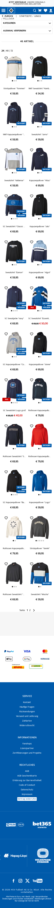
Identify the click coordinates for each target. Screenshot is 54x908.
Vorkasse (45, 659)
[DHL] (18, 666)
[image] (14, 75)
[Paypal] (9, 651)
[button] (12, 80)
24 (3, 51)
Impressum (27, 794)
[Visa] (27, 651)
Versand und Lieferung (27, 716)
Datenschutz (27, 790)
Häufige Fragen (27, 707)
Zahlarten (27, 721)
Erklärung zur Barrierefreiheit (27, 780)
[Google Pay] (27, 659)
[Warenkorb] (40, 10)
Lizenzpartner (27, 748)
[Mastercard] (45, 651)
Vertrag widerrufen (27, 799)
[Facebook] (13, 881)
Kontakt (27, 702)
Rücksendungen (27, 712)
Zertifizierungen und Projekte (27, 753)
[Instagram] (20, 881)
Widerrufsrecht (27, 725)
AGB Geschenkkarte (27, 776)
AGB (27, 771)
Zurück (8, 16)
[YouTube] (37, 881)
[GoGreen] (36, 666)
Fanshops (27, 744)
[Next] (33, 610)
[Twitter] (27, 881)
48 (7, 51)
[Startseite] (11, 10)
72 (11, 51)
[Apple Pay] (9, 659)
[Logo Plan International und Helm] (8, 826)
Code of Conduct (27, 785)
